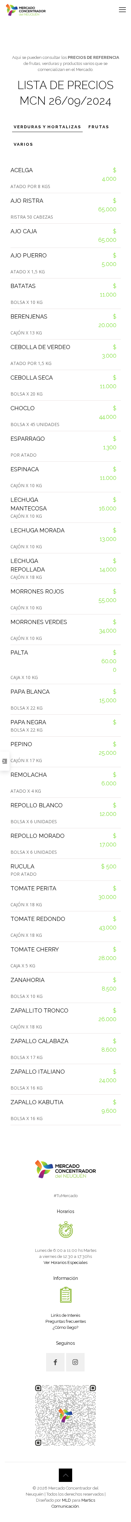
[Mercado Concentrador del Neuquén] (26, 10)
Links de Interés (65, 1315)
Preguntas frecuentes (65, 1321)
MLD (66, 1500)
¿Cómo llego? (65, 1327)
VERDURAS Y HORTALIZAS (47, 126)
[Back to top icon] (65, 1475)
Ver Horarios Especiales (65, 1262)
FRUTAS (98, 126)
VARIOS (23, 144)
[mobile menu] (122, 9)
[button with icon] (55, 1362)
